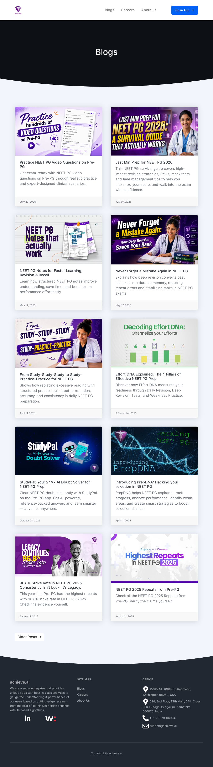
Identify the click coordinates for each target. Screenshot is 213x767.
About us (148, 10)
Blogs (109, 10)
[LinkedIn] (28, 718)
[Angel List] (50, 718)
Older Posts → (29, 637)
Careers (128, 10)
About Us (83, 700)
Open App (182, 10)
